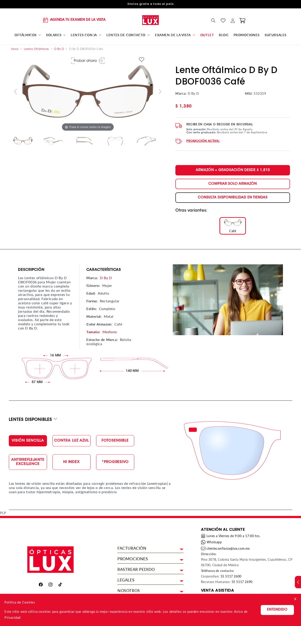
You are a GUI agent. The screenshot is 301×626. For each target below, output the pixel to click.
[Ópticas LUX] (150, 20)
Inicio (15, 49)
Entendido (277, 609)
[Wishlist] (223, 20)
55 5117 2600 (231, 576)
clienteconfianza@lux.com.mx (228, 548)
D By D (59, 49)
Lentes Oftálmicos (36, 49)
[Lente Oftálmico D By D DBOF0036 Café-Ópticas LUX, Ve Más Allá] (26, 141)
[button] (28, 35)
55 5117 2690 (242, 582)
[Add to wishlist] (142, 60)
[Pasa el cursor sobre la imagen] (87, 93)
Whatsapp (214, 542)
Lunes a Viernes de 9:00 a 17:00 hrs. (233, 536)
